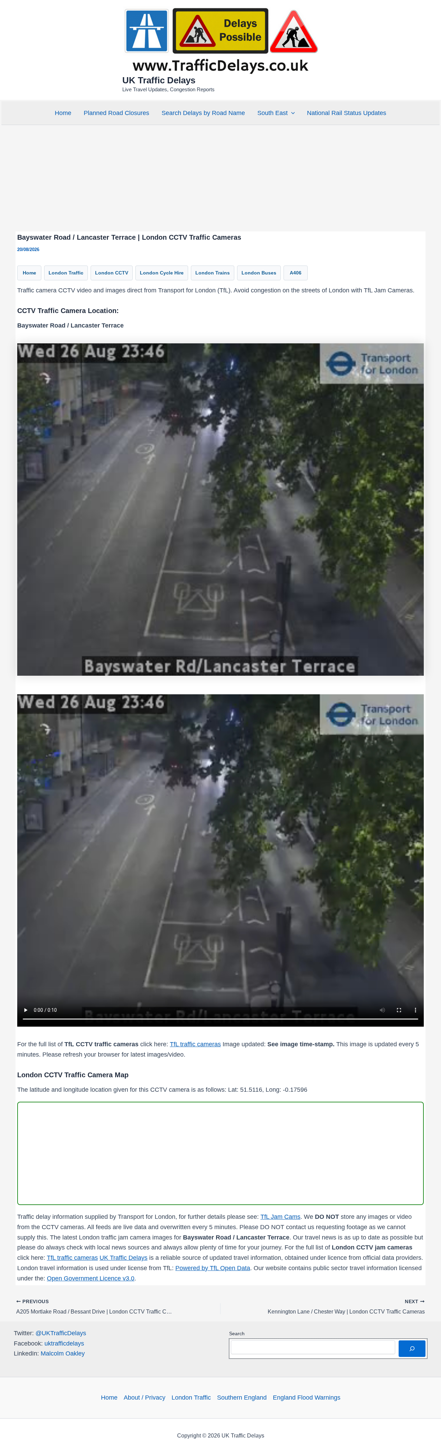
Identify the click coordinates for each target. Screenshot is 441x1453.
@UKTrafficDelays (60, 1333)
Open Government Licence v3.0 (90, 1278)
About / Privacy (144, 1397)
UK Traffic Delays (158, 80)
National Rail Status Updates (346, 113)
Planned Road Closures (116, 113)
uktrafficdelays (64, 1343)
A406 (295, 273)
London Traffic (66, 273)
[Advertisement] (220, 178)
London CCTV (111, 273)
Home (63, 113)
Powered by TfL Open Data (212, 1268)
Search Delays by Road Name (203, 113)
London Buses (259, 273)
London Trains (212, 273)
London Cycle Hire (162, 273)
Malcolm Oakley (63, 1353)
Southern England (242, 1397)
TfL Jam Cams (280, 1216)
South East (272, 113)
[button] (291, 113)
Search (237, 1333)
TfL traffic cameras (195, 1044)
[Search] (412, 1348)
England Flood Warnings (306, 1397)
